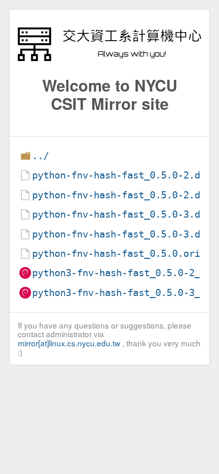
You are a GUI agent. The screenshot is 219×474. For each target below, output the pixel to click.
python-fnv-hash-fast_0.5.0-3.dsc (121, 234)
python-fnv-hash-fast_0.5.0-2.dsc (121, 195)
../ (40, 156)
